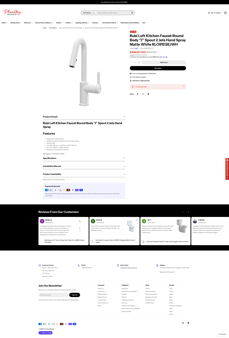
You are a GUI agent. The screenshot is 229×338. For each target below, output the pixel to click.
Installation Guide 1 (58, 153)
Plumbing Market (48, 329)
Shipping (132, 55)
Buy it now (158, 68)
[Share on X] (143, 94)
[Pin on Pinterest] (148, 94)
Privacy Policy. (74, 300)
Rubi (136, 48)
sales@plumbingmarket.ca (128, 268)
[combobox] (108, 13)
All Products (53, 28)
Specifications (47, 153)
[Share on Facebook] (137, 94)
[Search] (132, 13)
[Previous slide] (183, 212)
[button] (227, 169)
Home (45, 28)
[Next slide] (188, 212)
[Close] (184, 86)
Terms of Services (62, 300)
